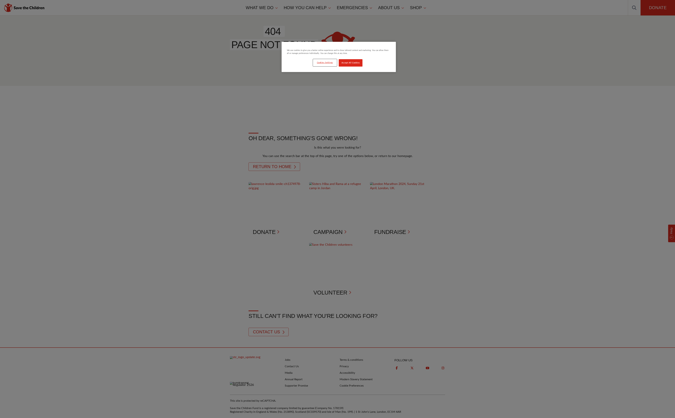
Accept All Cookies (351, 63)
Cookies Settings (325, 63)
